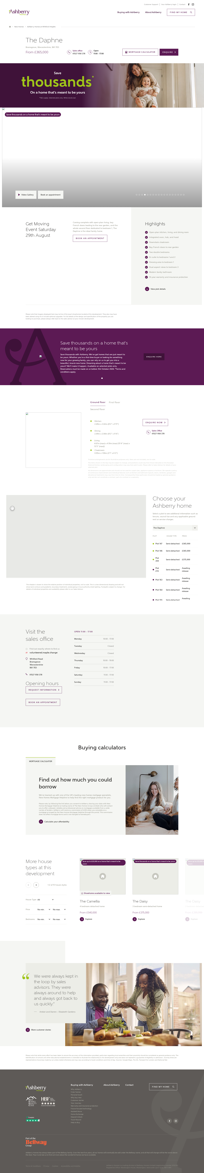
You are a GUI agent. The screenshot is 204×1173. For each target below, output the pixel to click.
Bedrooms (30, 919)
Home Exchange (77, 1114)
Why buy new (76, 1098)
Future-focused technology (81, 1109)
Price (28, 909)
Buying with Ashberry (128, 12)
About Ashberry (153, 12)
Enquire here (154, 357)
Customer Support (151, 4)
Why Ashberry (76, 1089)
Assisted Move (76, 1111)
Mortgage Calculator (40, 761)
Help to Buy (75, 1122)
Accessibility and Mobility (70, 1166)
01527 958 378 (79, 53)
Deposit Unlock (76, 1117)
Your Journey (76, 1103)
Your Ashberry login (168, 4)
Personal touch (76, 1095)
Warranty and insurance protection (84, 1106)
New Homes (19, 27)
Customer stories (77, 1100)
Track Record (76, 1120)
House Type (31, 899)
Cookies (55, 1166)
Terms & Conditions (33, 1166)
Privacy (46, 1166)
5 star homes (76, 1092)
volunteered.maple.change (43, 652)
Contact (182, 4)
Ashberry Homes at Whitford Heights (41, 27)
